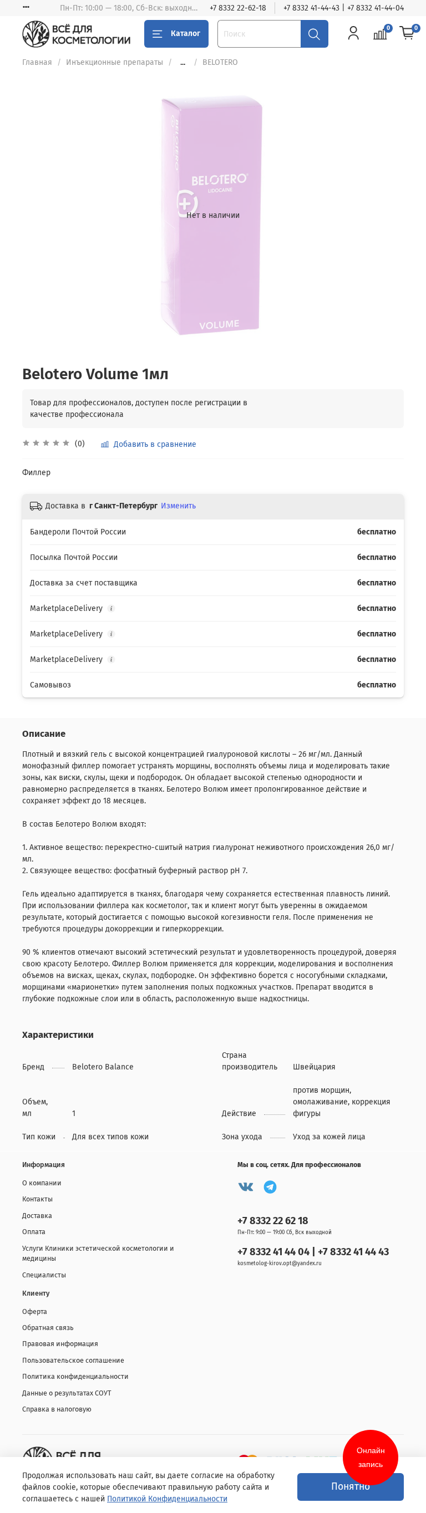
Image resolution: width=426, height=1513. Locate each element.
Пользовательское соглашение (73, 1360)
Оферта (34, 1311)
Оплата (33, 1231)
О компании (42, 1183)
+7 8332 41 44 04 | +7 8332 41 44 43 (313, 1252)
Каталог (185, 33)
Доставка (37, 1215)
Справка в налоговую (57, 1409)
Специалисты (44, 1275)
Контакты (37, 1199)
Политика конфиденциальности (75, 1376)
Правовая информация (60, 1343)
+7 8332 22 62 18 (272, 1221)
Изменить (178, 506)
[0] (407, 33)
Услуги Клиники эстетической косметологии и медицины (98, 1253)
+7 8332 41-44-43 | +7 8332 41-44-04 (343, 8)
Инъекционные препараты (114, 62)
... (182, 62)
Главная (37, 62)
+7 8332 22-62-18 (238, 8)
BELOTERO (220, 62)
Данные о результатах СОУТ (66, 1393)
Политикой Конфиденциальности (167, 1499)
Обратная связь (48, 1327)
